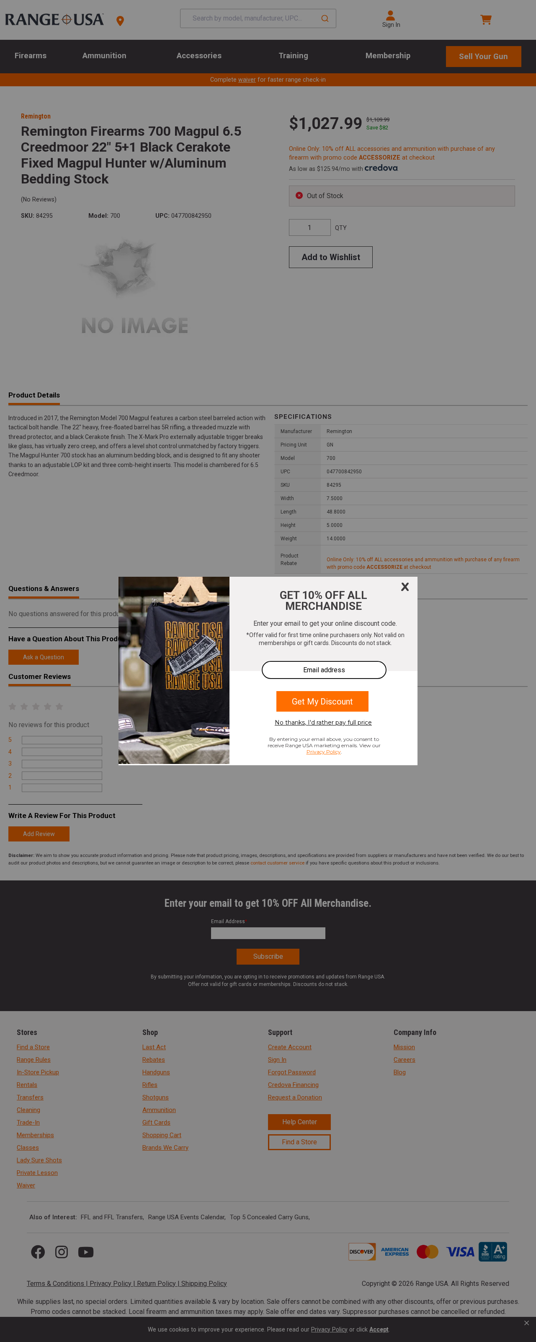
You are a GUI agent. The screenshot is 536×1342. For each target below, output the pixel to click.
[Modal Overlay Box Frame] (268, 671)
